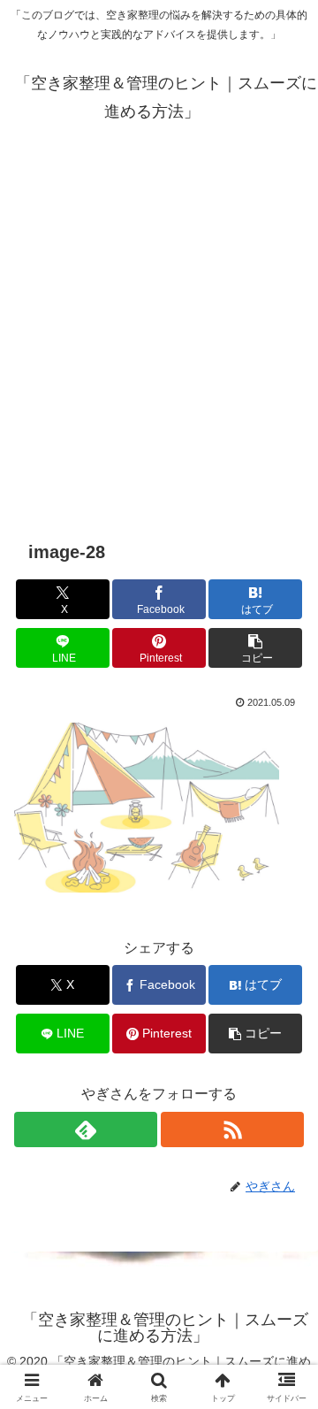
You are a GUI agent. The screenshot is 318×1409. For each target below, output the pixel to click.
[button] (255, 648)
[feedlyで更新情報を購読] (85, 1129)
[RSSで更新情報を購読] (232, 1129)
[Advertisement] (159, 332)
